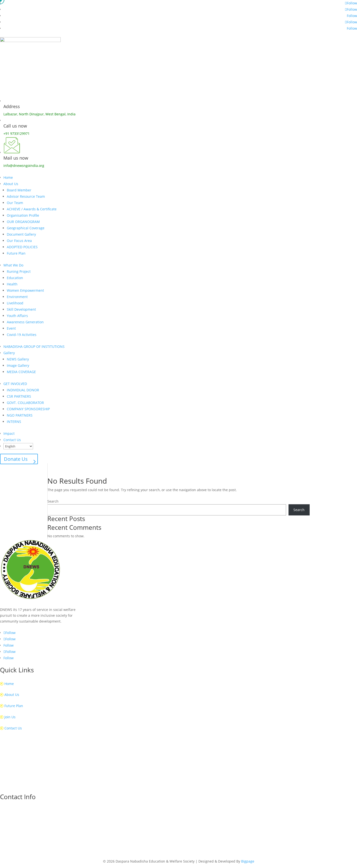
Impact (9, 433)
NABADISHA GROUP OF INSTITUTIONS (34, 346)
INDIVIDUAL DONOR (23, 390)
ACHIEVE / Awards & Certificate (32, 209)
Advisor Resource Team (26, 196)
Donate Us (16, 459)
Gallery (9, 353)
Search (53, 501)
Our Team (15, 202)
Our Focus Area (19, 240)
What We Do (13, 265)
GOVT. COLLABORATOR (25, 402)
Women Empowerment (25, 290)
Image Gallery (18, 365)
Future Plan (16, 253)
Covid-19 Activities (21, 334)
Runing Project (19, 271)
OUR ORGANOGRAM (23, 221)
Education (15, 277)
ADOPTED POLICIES (22, 247)
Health (12, 284)
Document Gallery (21, 234)
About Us (10, 183)
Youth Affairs (17, 315)
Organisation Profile (23, 215)
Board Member (19, 190)
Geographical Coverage (25, 228)
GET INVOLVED (15, 383)
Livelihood (15, 303)
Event (11, 328)
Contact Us (12, 439)
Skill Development (21, 309)
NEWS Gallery (18, 359)
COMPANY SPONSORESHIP (28, 409)
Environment (17, 296)
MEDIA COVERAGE (21, 371)
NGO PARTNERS (20, 415)
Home (8, 177)
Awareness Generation (25, 322)
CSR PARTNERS (19, 396)
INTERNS (14, 421)
